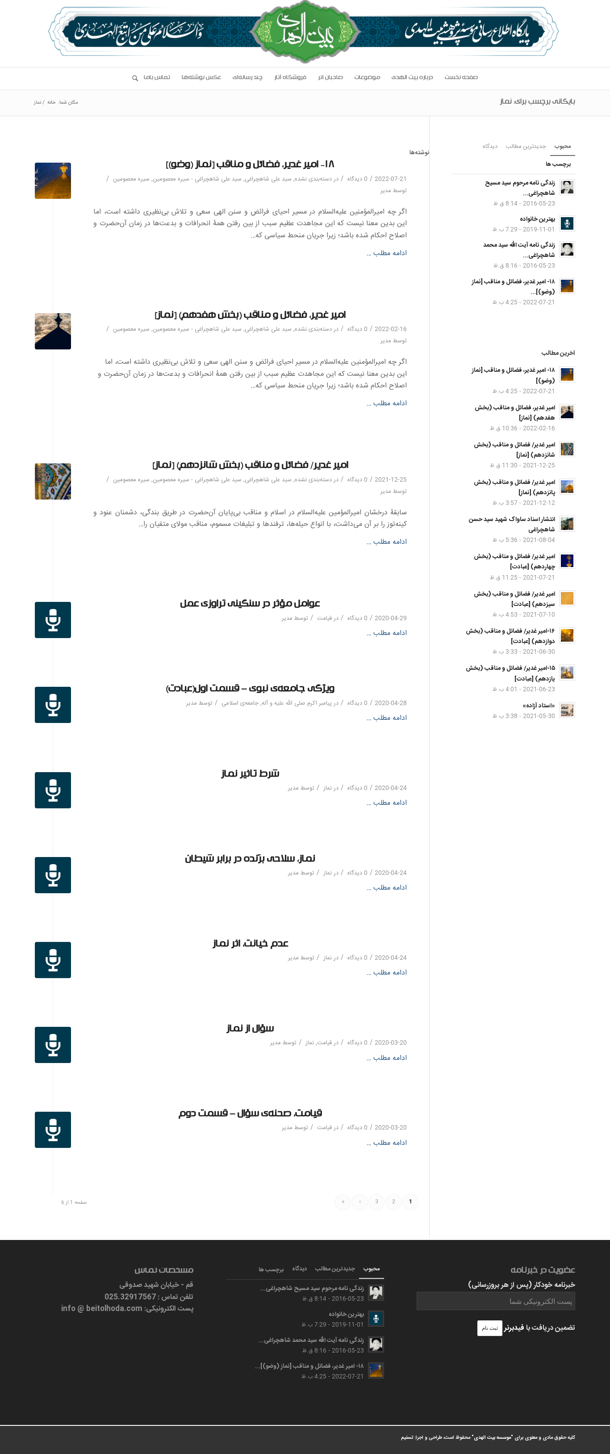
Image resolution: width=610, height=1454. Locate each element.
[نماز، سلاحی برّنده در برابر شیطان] (53, 875)
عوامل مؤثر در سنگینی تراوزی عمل (250, 605)
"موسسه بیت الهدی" (492, 1438)
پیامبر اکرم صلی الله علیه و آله (297, 703)
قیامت (324, 618)
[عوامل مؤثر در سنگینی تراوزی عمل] (53, 620)
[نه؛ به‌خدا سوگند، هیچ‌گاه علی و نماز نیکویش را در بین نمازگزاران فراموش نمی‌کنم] (53, 331)
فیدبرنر (514, 1328)
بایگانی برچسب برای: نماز (537, 102)
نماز (327, 788)
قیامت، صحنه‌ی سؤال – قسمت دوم (250, 1115)
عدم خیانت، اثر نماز (250, 945)
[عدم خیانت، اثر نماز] (53, 960)
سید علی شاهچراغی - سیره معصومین (197, 179)
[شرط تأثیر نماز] (53, 790)
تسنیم (407, 1438)
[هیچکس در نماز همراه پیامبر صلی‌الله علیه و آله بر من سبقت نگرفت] (53, 481)
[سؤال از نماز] (53, 1045)
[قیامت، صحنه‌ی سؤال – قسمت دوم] (53, 1130)
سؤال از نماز (250, 1030)
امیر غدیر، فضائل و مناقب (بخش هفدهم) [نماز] (250, 316)
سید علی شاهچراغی (268, 179)
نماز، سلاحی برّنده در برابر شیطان (250, 860)
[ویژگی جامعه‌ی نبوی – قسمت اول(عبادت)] (53, 705)
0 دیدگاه (357, 179)
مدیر (385, 191)
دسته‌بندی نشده (313, 179)
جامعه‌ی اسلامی (240, 703)
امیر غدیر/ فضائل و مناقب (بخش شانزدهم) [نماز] (250, 466)
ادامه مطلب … (386, 254)
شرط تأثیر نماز (250, 775)
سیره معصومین (131, 179)
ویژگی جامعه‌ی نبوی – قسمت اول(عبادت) (250, 690)
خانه (51, 103)
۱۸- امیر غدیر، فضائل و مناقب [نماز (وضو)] (250, 166)
